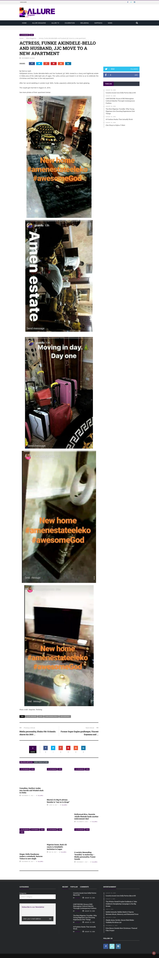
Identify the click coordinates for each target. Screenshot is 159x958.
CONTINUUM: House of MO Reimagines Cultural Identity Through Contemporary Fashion (49, 29)
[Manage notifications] (154, 953)
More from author (41, 762)
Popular (74, 887)
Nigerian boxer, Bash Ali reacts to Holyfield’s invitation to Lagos (57, 846)
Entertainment (35, 829)
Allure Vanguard (31, 716)
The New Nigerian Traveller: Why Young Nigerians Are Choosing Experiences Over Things (85, 917)
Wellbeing (84, 23)
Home (24, 23)
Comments (84, 887)
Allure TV (55, 23)
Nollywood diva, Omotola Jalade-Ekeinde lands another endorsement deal (86, 816)
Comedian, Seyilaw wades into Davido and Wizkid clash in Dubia (31, 790)
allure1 (40, 795)
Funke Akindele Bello (51, 716)
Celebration (70, 23)
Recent (65, 887)
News (110, 23)
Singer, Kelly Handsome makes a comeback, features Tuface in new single (31, 856)
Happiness (98, 23)
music (42, 829)
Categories (22, 893)
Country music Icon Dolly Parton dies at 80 (33, 27)
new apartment (65, 716)
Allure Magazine (39, 23)
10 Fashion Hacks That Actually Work (84, 928)
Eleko (40, 716)
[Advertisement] (121, 47)
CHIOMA (77, 898)
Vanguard (23, 2)
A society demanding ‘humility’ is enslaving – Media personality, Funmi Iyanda (84, 855)
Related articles (26, 762)
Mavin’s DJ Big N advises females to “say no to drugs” (58, 801)
